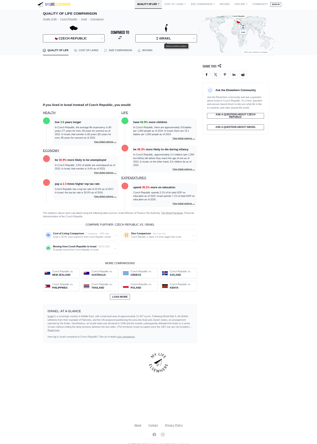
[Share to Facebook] (206, 75)
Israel (50, 316)
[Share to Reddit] (243, 75)
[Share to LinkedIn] (234, 75)
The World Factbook (172, 213)
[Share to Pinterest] (225, 75)
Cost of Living (173, 4)
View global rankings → (105, 142)
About (137, 425)
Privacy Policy (174, 425)
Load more (120, 297)
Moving (225, 4)
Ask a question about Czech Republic (235, 115)
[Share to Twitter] (216, 75)
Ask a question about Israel (235, 127)
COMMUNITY (260, 4)
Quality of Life (147, 4)
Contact (153, 425)
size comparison (126, 336)
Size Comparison (201, 4)
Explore (240, 4)
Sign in (276, 4)
